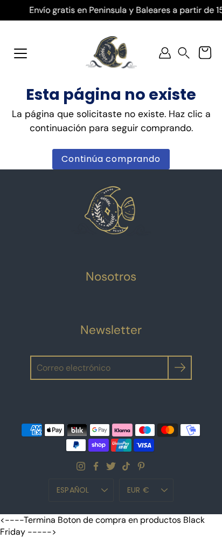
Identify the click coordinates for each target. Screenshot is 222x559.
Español (73, 490)
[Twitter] (111, 466)
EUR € (138, 490)
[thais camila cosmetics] (111, 53)
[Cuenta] (165, 53)
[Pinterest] (141, 466)
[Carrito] (204, 53)
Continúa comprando (110, 159)
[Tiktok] (126, 466)
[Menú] (20, 53)
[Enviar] (180, 368)
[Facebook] (96, 466)
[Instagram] (81, 466)
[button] (184, 53)
